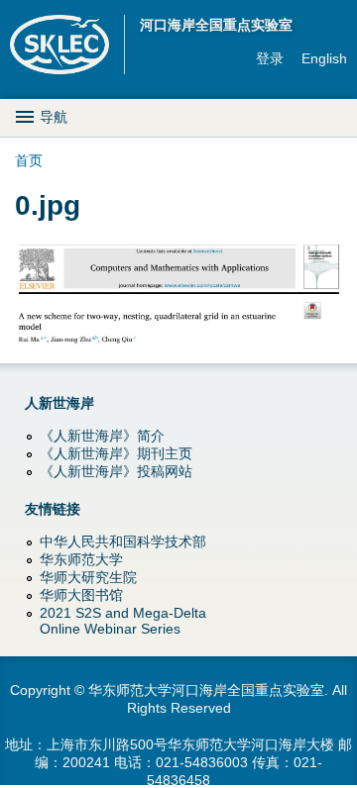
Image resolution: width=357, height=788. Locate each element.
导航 (53, 117)
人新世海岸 (59, 403)
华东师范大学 (81, 559)
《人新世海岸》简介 (102, 435)
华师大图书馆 (81, 595)
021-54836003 (202, 762)
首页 (29, 160)
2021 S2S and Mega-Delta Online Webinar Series (123, 621)
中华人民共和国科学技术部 (123, 541)
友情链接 (52, 509)
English (324, 58)
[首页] (67, 44)
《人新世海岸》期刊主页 (116, 453)
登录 (270, 58)
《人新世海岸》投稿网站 (116, 471)
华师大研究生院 (88, 577)
